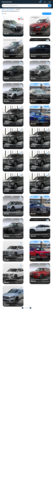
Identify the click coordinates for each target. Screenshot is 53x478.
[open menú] (49, 2)
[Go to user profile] (45, 2)
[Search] (49, 5)
